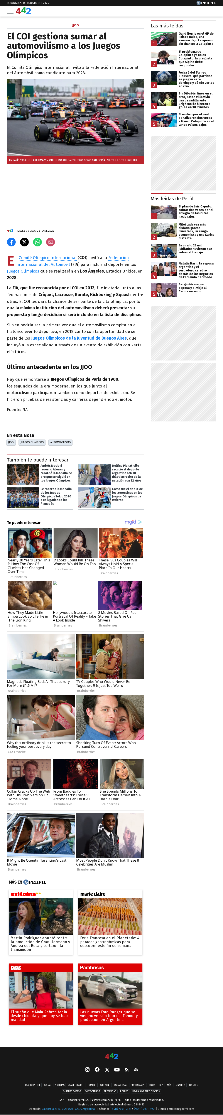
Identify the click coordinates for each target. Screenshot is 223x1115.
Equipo (124, 1091)
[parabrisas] (110, 968)
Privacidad (110, 1091)
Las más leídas (167, 26)
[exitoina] (41, 894)
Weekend (105, 1085)
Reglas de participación (146, 1091)
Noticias (59, 1085)
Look (152, 1085)
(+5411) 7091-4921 (120, 1109)
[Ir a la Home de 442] (23, 13)
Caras (47, 1085)
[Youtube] (117, 1070)
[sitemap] (136, 1070)
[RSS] (126, 1070)
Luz (161, 1085)
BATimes (193, 1085)
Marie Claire (75, 1085)
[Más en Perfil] (34, 882)
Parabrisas (120, 1085)
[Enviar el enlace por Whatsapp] (37, 242)
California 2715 (51, 1109)
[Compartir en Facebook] (11, 242)
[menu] (10, 11)
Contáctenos (92, 1091)
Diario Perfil (32, 1085)
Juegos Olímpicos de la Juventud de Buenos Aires (79, 338)
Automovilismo (60, 442)
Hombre (91, 1085)
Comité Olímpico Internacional (48, 257)
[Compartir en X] (24, 242)
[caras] (41, 968)
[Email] (50, 242)
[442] (111, 1056)
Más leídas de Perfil (172, 199)
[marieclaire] (110, 894)
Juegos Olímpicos (23, 271)
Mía (169, 1085)
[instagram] (87, 1070)
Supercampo (138, 1085)
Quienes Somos (72, 1091)
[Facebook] (97, 1070)
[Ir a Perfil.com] (206, 4)
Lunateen (180, 1085)
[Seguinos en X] (107, 1070)
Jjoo (11, 442)
